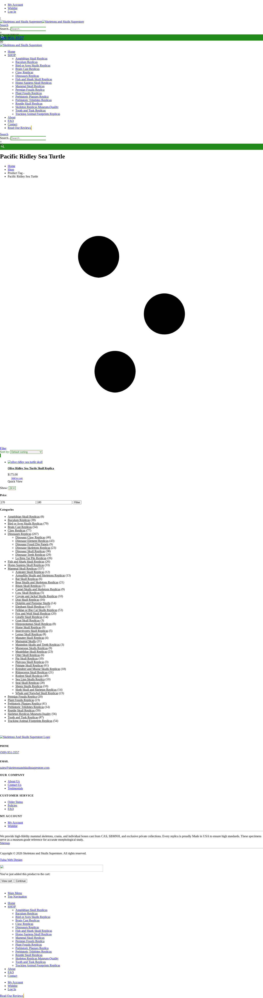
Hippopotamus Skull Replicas (33, 624)
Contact (12, 124)
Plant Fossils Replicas (28, 93)
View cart (7, 881)
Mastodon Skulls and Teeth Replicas (37, 644)
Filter (77, 502)
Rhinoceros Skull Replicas (31, 672)
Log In (12, 11)
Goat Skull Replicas (27, 620)
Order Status (15, 802)
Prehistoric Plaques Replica (32, 96)
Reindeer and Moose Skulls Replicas (37, 669)
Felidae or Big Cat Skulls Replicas (36, 610)
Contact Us (14, 784)
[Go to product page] (135, 462)
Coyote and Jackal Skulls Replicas (36, 596)
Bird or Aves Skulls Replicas (32, 65)
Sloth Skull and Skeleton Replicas (36, 689)
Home (11, 51)
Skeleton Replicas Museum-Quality (37, 107)
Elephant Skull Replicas (29, 606)
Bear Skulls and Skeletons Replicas (36, 582)
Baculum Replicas (26, 62)
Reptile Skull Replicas (28, 103)
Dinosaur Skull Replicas (30, 551)
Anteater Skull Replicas (29, 572)
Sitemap (5, 843)
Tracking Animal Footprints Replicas (37, 114)
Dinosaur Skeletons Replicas (32, 547)
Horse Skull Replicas (28, 627)
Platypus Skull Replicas (29, 662)
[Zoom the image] (131, 737)
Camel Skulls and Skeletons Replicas (37, 589)
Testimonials (15, 788)
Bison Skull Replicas (28, 585)
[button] (4, 25)
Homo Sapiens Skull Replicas (33, 82)
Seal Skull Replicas (27, 682)
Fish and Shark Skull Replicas (33, 79)
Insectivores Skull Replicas (31, 630)
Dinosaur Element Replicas (32, 540)
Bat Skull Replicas (26, 579)
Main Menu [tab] (15, 893)
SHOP (12, 55)
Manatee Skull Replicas (29, 637)
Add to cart (17, 478)
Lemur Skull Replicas (28, 634)
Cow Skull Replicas (27, 592)
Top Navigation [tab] (17, 896)
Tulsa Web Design (11, 859)
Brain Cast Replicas (27, 69)
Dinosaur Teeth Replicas (30, 554)
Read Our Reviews (19, 127)
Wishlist (12, 8)
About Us (14, 781)
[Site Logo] (42, 21)
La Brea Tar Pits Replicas (30, 558)
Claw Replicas (24, 72)
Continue (21, 881)
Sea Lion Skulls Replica (30, 679)
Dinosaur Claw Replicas (30, 537)
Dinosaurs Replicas (27, 75)
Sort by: (5, 451)
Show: (4, 488)
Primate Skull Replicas (29, 665)
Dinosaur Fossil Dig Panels (32, 544)
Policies (12, 805)
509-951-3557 (12, 37)
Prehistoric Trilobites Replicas (33, 100)
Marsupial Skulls (25, 641)
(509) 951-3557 (9, 752)
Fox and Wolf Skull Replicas (32, 613)
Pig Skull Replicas (26, 658)
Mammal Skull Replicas (29, 86)
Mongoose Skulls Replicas (31, 648)
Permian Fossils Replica (29, 89)
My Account (15, 4)
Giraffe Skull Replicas (28, 617)
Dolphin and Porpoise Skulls (32, 603)
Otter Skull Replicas (27, 655)
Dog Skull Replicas (27, 599)
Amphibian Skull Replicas (31, 58)
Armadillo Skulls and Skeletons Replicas (40, 575)
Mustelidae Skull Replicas (31, 651)
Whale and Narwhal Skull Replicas (36, 693)
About (11, 117)
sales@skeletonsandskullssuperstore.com (24, 767)
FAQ (11, 120)
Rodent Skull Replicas (29, 675)
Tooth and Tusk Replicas (30, 110)
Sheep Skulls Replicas (28, 686)
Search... (5, 28)
